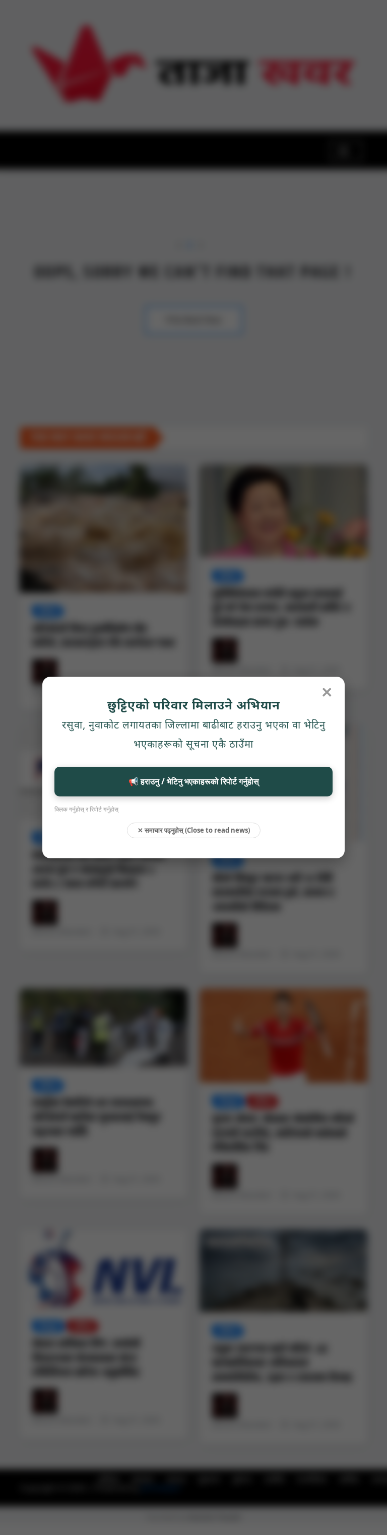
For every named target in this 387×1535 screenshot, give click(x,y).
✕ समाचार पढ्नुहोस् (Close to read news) (194, 830)
